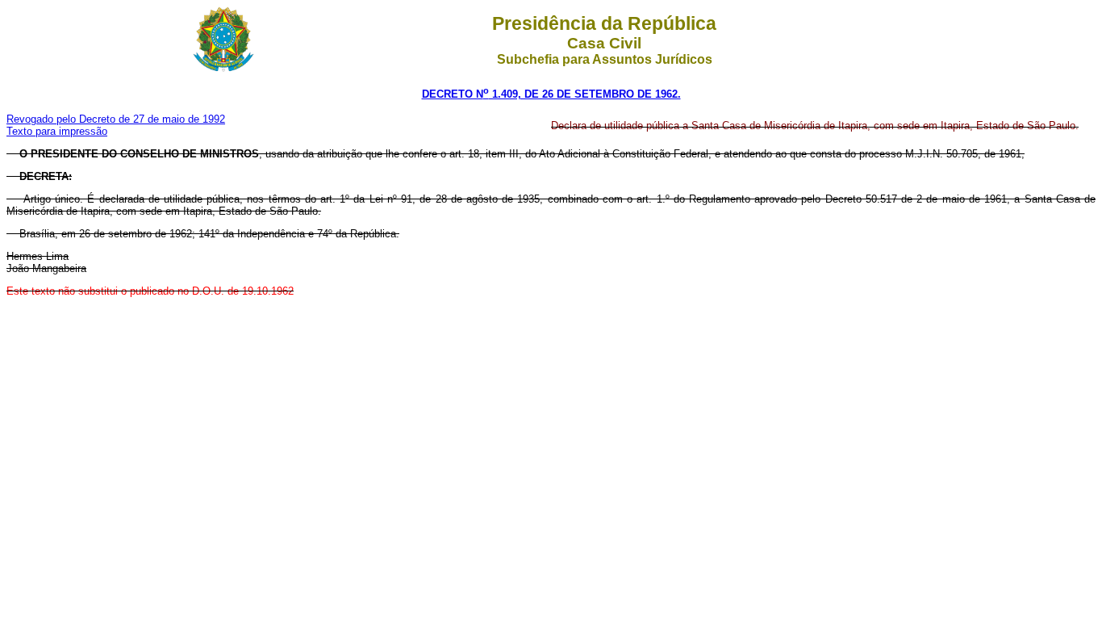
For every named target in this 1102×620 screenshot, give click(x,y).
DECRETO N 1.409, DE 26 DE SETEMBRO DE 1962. (551, 94)
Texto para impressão (56, 131)
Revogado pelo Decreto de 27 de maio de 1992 (115, 119)
